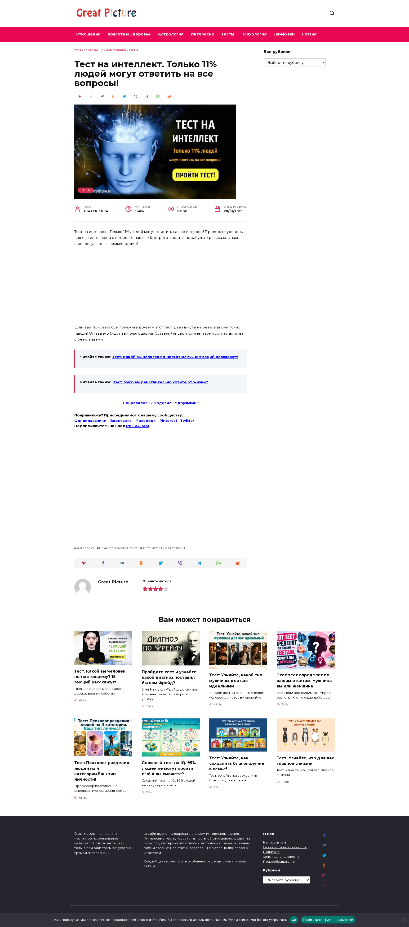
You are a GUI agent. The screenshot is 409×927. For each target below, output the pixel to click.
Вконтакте (121, 420)
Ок (294, 920)
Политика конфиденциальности (328, 920)
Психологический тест (118, 548)
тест (146, 548)
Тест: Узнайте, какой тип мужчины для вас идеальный (235, 680)
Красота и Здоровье (129, 34)
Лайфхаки (284, 34)
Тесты (227, 34)
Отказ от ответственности (285, 847)
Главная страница (88, 50)
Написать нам (274, 842)
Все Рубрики (116, 50)
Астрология (171, 34)
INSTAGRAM (137, 426)
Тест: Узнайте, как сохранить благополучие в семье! (236, 763)
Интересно (202, 34)
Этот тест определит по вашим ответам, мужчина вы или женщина (304, 680)
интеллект (85, 548)
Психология (254, 34)
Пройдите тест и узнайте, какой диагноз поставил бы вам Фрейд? (169, 677)
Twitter (187, 420)
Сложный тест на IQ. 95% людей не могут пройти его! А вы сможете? (169, 768)
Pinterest (168, 420)
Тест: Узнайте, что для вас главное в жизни (305, 760)
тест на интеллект (170, 548)
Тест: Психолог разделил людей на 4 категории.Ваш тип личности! (101, 770)
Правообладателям (279, 861)
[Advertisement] (160, 286)
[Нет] (403, 920)
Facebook (146, 420)
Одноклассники (90, 420)
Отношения (88, 34)
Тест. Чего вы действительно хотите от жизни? (160, 382)
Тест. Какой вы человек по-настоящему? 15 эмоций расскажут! (175, 356)
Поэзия (309, 34)
